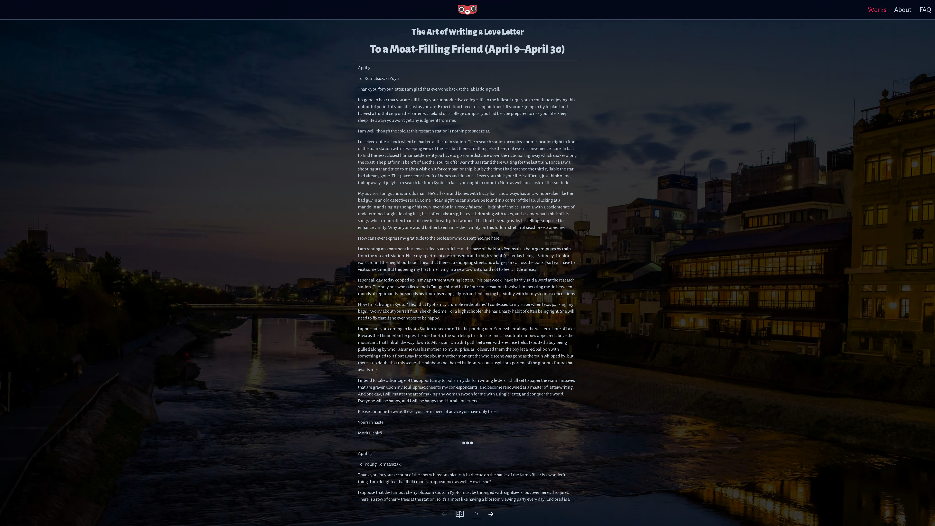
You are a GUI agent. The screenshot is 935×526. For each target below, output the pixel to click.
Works (877, 9)
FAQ (925, 9)
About (903, 9)
